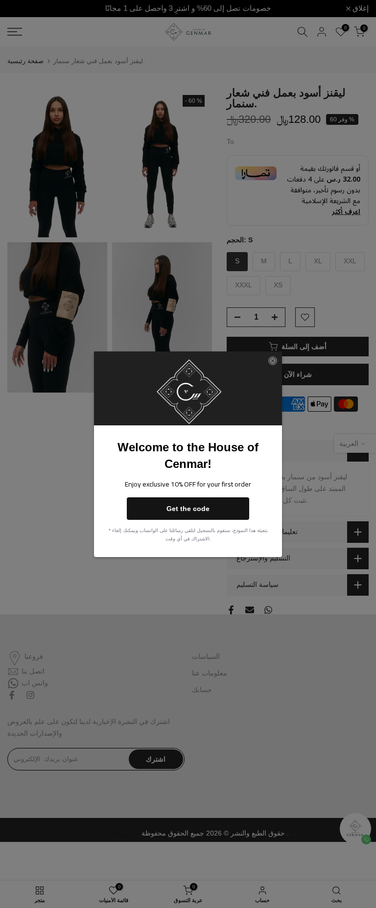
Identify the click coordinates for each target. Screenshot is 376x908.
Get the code (188, 508)
